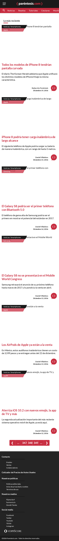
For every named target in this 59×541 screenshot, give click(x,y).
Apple (5, 30)
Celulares (45, 10)
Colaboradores (12, 468)
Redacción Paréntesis (40, 88)
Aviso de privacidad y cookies (17, 487)
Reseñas (21, 10)
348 (30, 442)
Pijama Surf (10, 500)
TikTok (8, 523)
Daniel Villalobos (41, 157)
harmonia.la (10, 502)
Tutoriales (33, 10)
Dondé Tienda (11, 505)
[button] (4, 10)
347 (24, 442)
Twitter (9, 518)
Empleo (9, 462)
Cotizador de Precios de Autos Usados (19, 472)
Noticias (11, 10)
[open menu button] (4, 4)
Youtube (9, 521)
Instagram (10, 526)
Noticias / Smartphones (12, 27)
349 (36, 442)
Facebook (10, 515)
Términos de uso (12, 489)
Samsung (6, 171)
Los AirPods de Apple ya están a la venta (27, 344)
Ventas (8, 465)
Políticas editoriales (13, 484)
